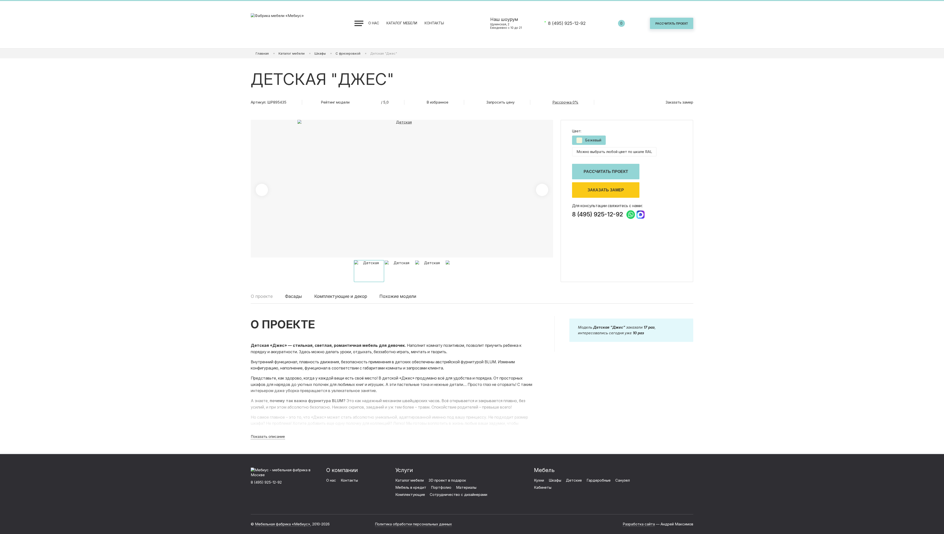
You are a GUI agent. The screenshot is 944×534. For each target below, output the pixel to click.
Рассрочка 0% (565, 102)
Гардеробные (599, 480)
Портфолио (441, 487)
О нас (373, 23)
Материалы (466, 487)
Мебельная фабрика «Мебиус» (282, 524)
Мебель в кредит (410, 487)
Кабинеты (542, 487)
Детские (574, 480)
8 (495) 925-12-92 (567, 23)
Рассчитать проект (606, 171)
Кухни (539, 480)
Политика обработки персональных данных (413, 524)
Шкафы (555, 480)
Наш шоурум (506, 23)
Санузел (622, 480)
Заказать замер (606, 190)
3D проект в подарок (447, 480)
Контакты (434, 23)
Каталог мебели (401, 23)
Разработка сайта (639, 524)
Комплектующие (410, 494)
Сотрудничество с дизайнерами (458, 494)
